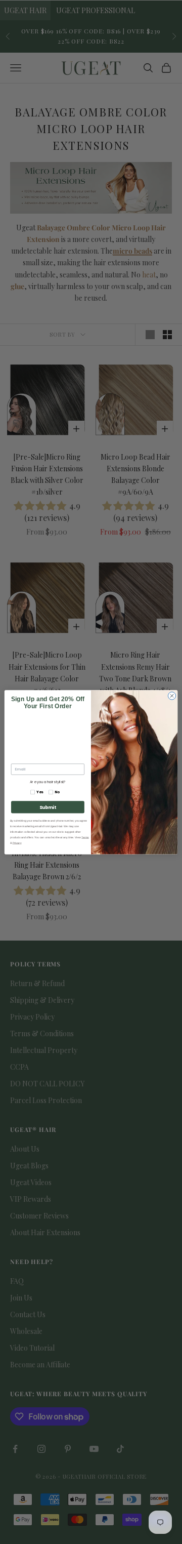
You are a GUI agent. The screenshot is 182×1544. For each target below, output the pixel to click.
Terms (84, 837)
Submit (47, 807)
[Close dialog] (171, 695)
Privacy (17, 842)
